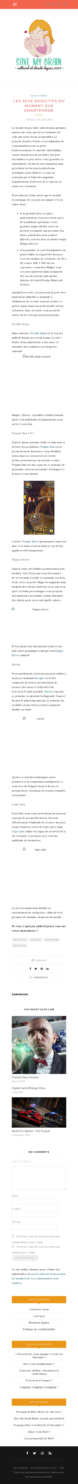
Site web (16, 1221)
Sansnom (41, 977)
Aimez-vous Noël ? (39, 1431)
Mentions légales (39, 1322)
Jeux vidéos (39, 95)
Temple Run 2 (30, 541)
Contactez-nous (39, 1309)
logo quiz (35, 940)
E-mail (16, 1208)
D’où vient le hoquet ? (39, 1380)
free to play (20, 940)
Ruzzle (48, 691)
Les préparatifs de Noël (39, 1438)
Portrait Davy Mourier (25, 1077)
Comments (39, 960)
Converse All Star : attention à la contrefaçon (39, 1372)
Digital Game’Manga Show (29, 1088)
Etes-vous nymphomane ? (39, 1364)
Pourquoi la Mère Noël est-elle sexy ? (39, 1411)
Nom (15, 1195)
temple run (19, 945)
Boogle (39, 678)
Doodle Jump (38, 333)
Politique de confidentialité (39, 1329)
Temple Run (47, 446)
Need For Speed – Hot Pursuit (31, 1131)
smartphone (52, 940)
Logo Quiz (18, 831)
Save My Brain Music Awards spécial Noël (39, 1418)
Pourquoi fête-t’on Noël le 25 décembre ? (39, 1425)
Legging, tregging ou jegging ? (39, 1387)
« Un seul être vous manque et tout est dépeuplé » (39, 1355)
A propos (39, 1316)
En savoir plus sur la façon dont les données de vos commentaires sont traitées (39, 1278)
